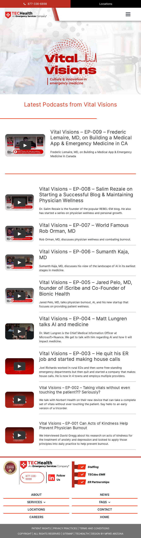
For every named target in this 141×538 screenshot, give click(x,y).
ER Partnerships (98, 482)
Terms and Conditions (94, 528)
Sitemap (68, 533)
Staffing (93, 467)
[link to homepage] (26, 15)
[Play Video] (25, 145)
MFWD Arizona (114, 533)
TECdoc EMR (96, 474)
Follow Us (61, 477)
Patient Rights (41, 528)
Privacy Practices (65, 528)
